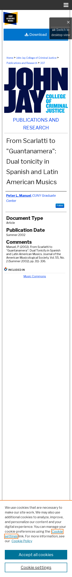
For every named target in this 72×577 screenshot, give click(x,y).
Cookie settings (36, 567)
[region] (36, 538)
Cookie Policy (22, 541)
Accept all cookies (36, 554)
